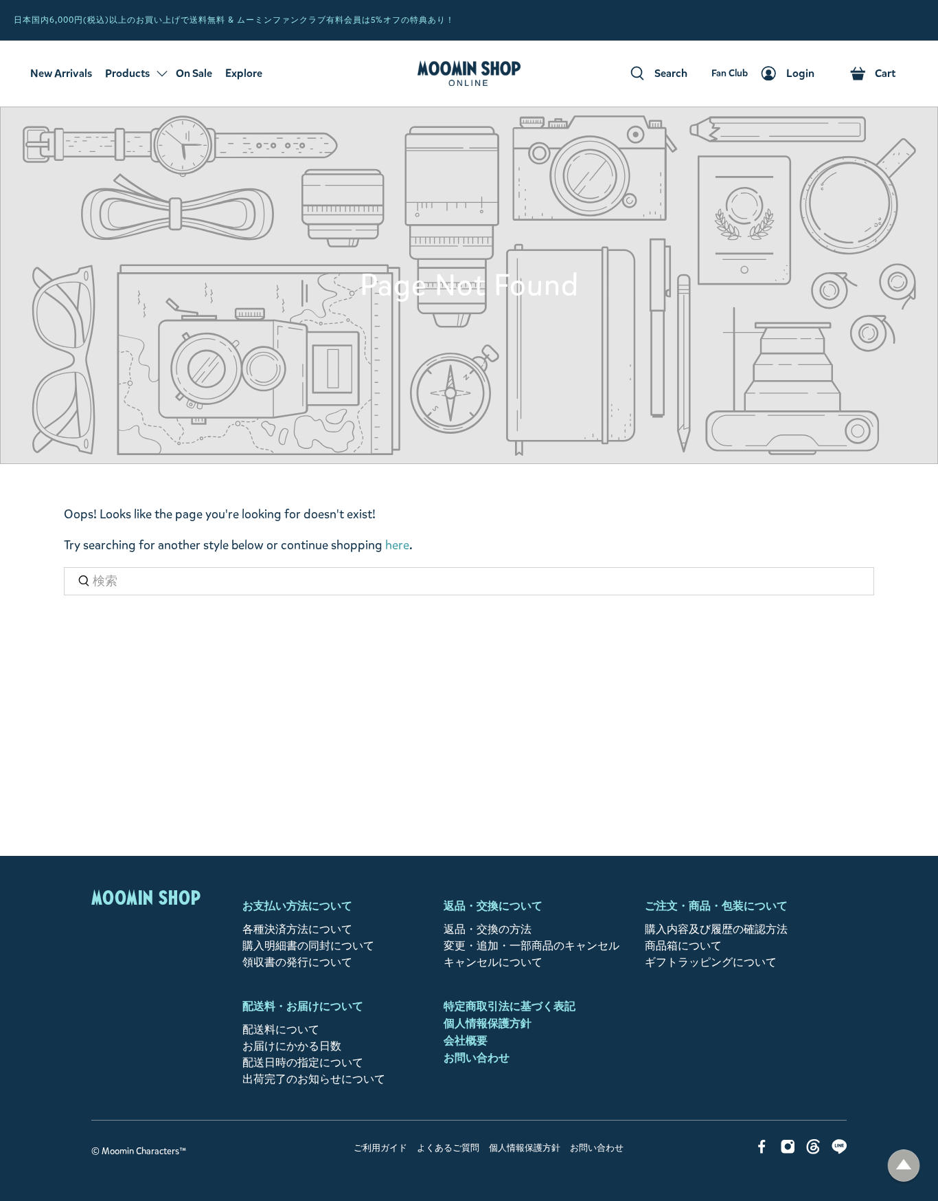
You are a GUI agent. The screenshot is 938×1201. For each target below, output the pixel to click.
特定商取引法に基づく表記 (509, 1006)
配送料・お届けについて (302, 1006)
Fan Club (914, 20)
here (397, 545)
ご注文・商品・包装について (716, 906)
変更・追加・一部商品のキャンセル (531, 945)
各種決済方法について (297, 929)
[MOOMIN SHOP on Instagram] (788, 1150)
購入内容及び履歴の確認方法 (716, 929)
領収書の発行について (297, 962)
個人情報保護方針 (487, 1023)
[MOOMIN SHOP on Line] (839, 1150)
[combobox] (469, 581)
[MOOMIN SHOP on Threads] (813, 1150)
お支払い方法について (297, 906)
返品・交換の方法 (487, 929)
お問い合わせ (477, 1057)
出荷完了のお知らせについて (313, 1079)
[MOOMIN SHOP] (469, 73)
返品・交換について (493, 906)
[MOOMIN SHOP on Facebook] (762, 1150)
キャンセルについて (493, 962)
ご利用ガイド (380, 1148)
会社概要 (466, 1040)
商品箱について (683, 945)
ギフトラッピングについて (711, 962)
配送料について (280, 1029)
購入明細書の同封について (308, 945)
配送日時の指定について (302, 1062)
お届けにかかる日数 (291, 1046)
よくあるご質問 (448, 1148)
